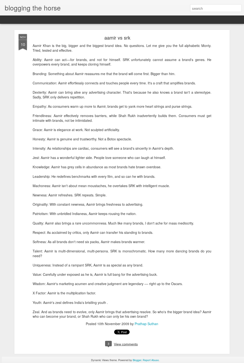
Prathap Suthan (146, 323)
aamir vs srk (117, 37)
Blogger (137, 360)
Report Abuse (151, 360)
